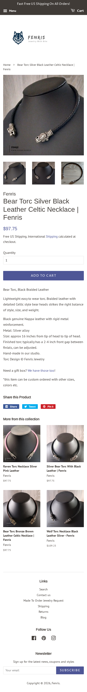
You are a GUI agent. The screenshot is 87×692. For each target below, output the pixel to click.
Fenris (56, 683)
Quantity (9, 252)
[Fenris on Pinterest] (43, 639)
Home (7, 65)
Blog (43, 617)
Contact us (43, 595)
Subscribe (70, 670)
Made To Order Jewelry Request (43, 600)
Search (43, 589)
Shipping (52, 236)
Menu (12, 11)
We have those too (41, 370)
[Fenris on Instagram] (53, 639)
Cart (80, 11)
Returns (43, 612)
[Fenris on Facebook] (33, 639)
